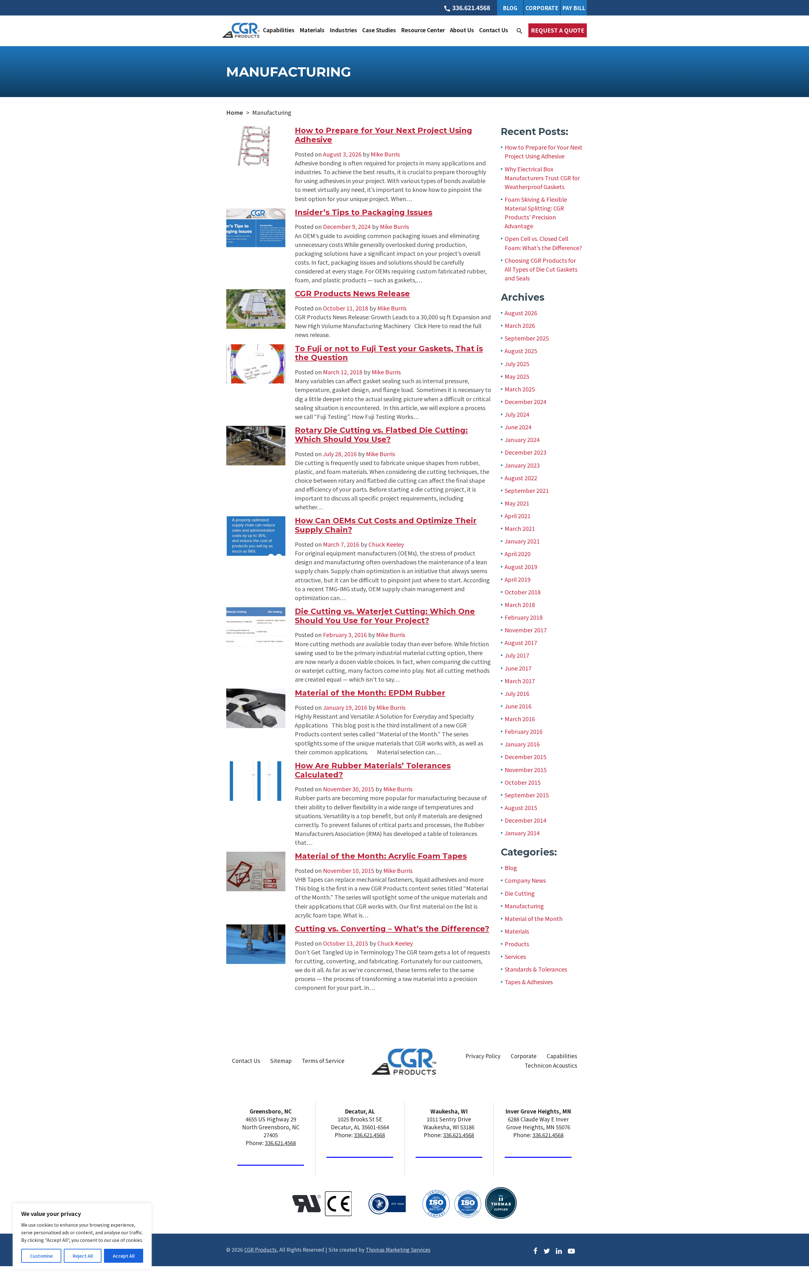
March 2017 (520, 681)
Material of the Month (534, 918)
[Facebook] (535, 1250)
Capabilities (279, 30)
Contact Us (493, 30)
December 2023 (525, 452)
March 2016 (520, 719)
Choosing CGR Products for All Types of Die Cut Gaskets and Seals (541, 269)
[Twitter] (547, 1250)
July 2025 (517, 363)
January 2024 (522, 439)
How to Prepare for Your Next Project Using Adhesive (383, 135)
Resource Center (423, 30)
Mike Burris (384, 154)
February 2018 (524, 617)
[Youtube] (571, 1250)
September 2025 (527, 338)
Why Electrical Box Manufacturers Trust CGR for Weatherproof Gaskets (542, 178)
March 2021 (520, 528)
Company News (525, 880)
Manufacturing (524, 906)
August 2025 (521, 351)
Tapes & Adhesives (529, 982)
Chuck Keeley (385, 544)
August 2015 (521, 807)
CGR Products (260, 1249)
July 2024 (517, 414)
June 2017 (518, 668)
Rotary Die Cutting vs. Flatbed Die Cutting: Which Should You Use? (381, 435)
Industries (343, 30)
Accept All (124, 1256)
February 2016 (524, 731)
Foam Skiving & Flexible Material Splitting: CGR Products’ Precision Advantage (536, 212)
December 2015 (525, 756)
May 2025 (517, 376)
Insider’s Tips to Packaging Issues (363, 212)
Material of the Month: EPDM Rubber (370, 692)
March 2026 (520, 325)
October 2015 (523, 782)
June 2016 (518, 706)
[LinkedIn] (559, 1250)
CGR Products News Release (352, 293)
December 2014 (525, 820)
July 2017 (517, 655)
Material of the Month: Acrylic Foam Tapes (381, 856)
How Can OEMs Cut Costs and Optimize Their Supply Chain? (386, 525)
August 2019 (521, 566)
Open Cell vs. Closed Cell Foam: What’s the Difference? (543, 242)
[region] (82, 1236)
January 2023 (522, 465)
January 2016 (522, 744)
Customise (41, 1256)
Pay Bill (573, 8)
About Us (462, 30)
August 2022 (521, 478)
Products (517, 944)
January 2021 (522, 541)
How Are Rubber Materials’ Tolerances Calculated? (373, 770)
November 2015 (526, 769)
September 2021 (527, 490)
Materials (312, 30)
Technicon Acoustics (551, 1066)
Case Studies (379, 30)
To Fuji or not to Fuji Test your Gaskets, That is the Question (389, 353)
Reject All (83, 1256)
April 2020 (518, 553)
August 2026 (521, 313)
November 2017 (526, 630)
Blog (510, 8)
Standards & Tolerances (536, 969)
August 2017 (521, 642)
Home (234, 112)
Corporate (542, 8)
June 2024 (518, 427)
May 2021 (517, 503)
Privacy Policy (483, 1056)
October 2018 (523, 592)
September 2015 (527, 795)
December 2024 (525, 401)
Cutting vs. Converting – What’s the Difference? (392, 928)
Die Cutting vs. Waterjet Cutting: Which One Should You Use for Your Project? (385, 616)
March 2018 (520, 604)
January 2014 (522, 833)
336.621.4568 (280, 1143)
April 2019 (518, 579)
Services (515, 956)
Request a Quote (557, 30)
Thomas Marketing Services (398, 1249)
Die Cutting (520, 893)
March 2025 (520, 389)
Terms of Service (323, 1060)
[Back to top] (787, 1252)
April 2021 (518, 516)
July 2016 (517, 693)
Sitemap (281, 1060)
